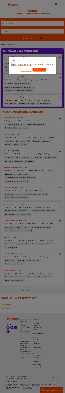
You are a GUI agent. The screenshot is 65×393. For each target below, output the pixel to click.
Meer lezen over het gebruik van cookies (23, 65)
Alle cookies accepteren (39, 69)
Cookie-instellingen (26, 69)
